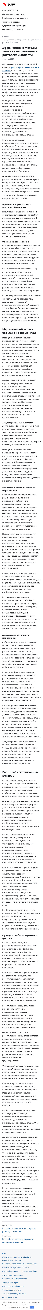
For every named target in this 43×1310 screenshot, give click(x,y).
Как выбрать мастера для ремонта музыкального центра (18, 1239)
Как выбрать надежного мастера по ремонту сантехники (18, 1228)
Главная (5, 37)
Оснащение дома (9, 1297)
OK (32, 1307)
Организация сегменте (12, 29)
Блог (4, 1253)
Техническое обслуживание (13, 1293)
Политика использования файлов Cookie (19, 1264)
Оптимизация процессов (13, 14)
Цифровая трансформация (14, 25)
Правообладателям (10, 1271)
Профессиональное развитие (15, 18)
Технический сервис (11, 22)
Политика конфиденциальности (15, 1267)
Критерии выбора (10, 10)
